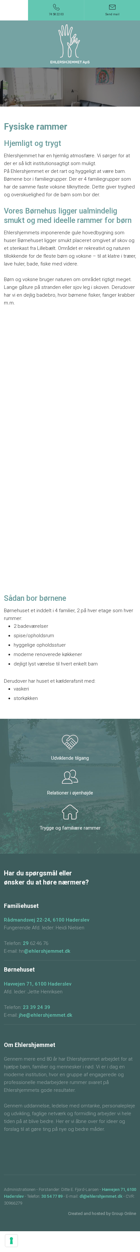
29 (26, 943)
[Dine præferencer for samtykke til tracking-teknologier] (11, 1240)
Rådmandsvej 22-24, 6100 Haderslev (46, 920)
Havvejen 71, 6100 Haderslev (37, 984)
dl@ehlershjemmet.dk (100, 1196)
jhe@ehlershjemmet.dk (45, 1015)
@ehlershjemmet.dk (47, 951)
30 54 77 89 (52, 1196)
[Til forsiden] (70, 44)
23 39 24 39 (36, 1007)
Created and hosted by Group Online (102, 1213)
